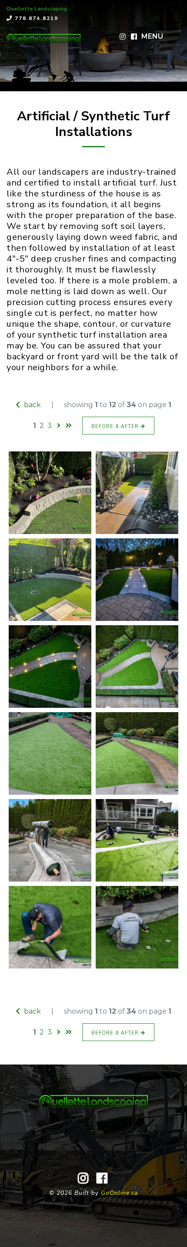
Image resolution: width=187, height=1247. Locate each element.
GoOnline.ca (119, 1193)
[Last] (69, 425)
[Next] (58, 425)
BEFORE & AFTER (115, 426)
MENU (152, 36)
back (31, 405)
